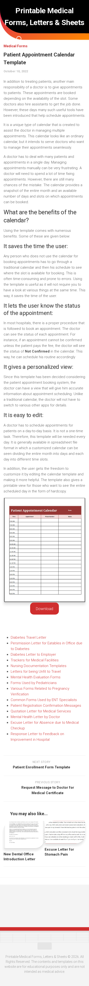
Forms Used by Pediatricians (34, 683)
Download (44, 608)
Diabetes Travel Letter (28, 637)
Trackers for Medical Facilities (35, 660)
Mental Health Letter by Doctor (35, 717)
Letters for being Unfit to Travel (36, 671)
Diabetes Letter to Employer (33, 654)
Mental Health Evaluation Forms (36, 677)
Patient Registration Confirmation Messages (46, 705)
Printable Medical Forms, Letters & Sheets (44, 16)
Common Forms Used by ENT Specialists (44, 700)
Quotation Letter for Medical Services (41, 711)
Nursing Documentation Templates (38, 666)
